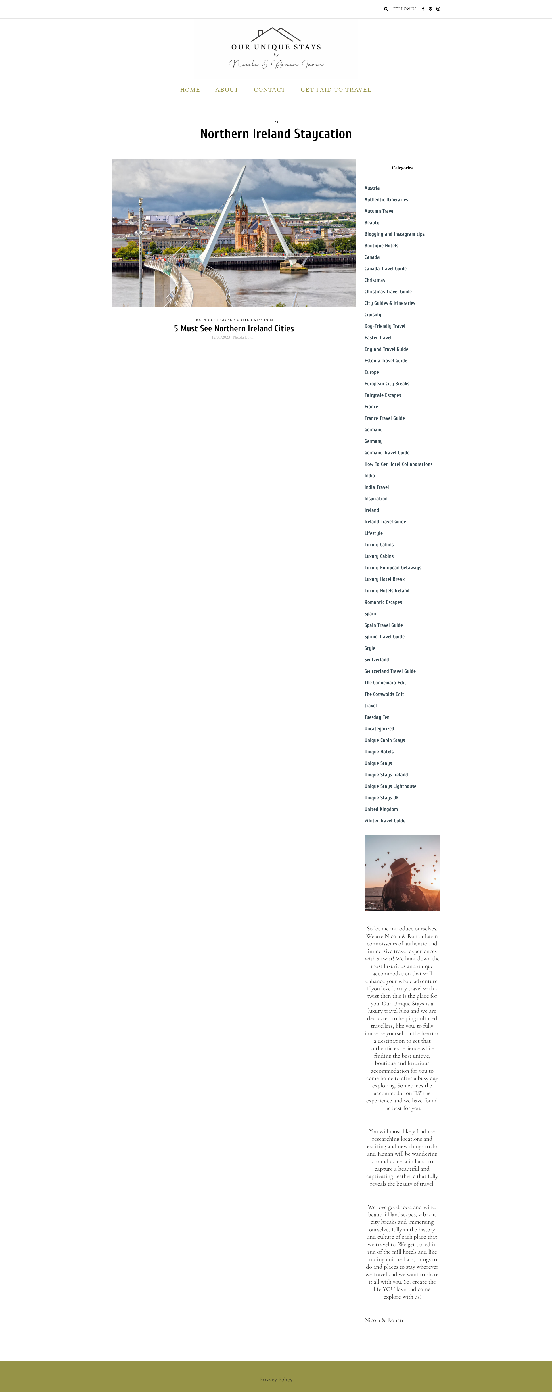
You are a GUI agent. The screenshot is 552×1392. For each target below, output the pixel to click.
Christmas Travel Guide (388, 292)
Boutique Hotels (381, 246)
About (227, 89)
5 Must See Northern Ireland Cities (234, 328)
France (371, 407)
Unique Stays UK (382, 798)
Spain (370, 614)
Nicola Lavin (243, 337)
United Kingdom (255, 319)
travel (225, 319)
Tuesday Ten (377, 717)
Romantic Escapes (383, 602)
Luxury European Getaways (393, 568)
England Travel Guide (386, 349)
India (370, 476)
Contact (270, 89)
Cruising (373, 315)
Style (370, 648)
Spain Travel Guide (384, 625)
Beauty (372, 223)
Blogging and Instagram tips (395, 234)
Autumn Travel (380, 211)
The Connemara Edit (385, 683)
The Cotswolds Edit (384, 694)
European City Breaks (387, 384)
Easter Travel (378, 338)
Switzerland (377, 660)
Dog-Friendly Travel (385, 326)
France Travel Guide (385, 418)
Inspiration (376, 499)
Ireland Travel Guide (385, 522)
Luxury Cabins (379, 545)
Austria (372, 188)
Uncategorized (379, 729)
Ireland (203, 319)
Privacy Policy (276, 1379)
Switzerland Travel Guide (390, 671)
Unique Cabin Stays (385, 740)
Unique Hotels (379, 752)
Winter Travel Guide (385, 821)
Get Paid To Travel (336, 89)
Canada (372, 257)
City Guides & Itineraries (390, 303)
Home (190, 89)
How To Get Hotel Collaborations (398, 464)
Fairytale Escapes (383, 395)
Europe (372, 372)
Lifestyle (374, 533)
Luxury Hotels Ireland (387, 591)
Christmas (375, 280)
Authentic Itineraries (386, 200)
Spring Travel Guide (385, 637)
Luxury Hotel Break (385, 579)
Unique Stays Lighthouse (390, 786)
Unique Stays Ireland (386, 775)
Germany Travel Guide (387, 453)
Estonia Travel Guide (386, 361)
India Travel (377, 487)
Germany (374, 430)
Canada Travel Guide (386, 269)
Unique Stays (378, 763)
